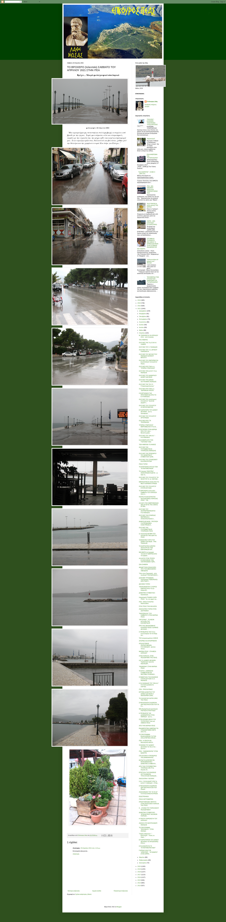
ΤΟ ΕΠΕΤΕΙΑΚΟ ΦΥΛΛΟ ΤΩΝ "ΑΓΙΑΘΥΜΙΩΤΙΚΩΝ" (148, 467)
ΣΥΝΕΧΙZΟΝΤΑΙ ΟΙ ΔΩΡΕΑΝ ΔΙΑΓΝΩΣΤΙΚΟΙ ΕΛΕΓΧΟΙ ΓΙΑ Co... (149, 704)
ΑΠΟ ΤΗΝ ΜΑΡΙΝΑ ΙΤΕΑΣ (147, 726)
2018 (139, 872)
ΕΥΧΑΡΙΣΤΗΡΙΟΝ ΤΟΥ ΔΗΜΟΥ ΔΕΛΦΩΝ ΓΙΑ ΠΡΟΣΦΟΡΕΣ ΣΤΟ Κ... (149, 841)
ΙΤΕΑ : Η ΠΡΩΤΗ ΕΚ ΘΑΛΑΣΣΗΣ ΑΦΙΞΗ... (146, 741)
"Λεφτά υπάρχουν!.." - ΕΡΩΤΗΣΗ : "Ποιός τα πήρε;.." (146, 835)
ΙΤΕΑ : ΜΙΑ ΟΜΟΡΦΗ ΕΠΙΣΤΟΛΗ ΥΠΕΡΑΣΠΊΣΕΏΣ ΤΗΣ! (152, 189)
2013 (139, 885)
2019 (139, 869)
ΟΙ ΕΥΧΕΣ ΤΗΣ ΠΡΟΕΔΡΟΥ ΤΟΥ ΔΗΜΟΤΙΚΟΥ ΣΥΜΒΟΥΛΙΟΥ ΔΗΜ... (148, 455)
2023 (139, 303)
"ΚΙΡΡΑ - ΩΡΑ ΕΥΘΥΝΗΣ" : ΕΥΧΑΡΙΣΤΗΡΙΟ (152, 222)
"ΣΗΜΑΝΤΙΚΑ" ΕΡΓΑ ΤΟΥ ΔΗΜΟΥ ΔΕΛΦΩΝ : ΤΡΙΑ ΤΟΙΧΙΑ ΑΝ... (147, 541)
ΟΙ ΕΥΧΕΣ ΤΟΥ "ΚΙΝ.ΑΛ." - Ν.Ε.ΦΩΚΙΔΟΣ (147, 436)
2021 (139, 308)
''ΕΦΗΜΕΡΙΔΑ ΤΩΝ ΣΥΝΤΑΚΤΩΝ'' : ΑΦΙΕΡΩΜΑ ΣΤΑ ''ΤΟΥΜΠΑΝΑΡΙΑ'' (153, 279)
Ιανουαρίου (143, 863)
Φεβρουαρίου (143, 860)
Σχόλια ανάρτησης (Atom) (83, 894)
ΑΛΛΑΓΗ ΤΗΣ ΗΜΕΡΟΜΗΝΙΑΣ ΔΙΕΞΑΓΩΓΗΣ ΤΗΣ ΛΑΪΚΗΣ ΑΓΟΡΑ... (149, 504)
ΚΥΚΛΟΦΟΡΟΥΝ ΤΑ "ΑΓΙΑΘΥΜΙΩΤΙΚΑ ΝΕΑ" (147, 847)
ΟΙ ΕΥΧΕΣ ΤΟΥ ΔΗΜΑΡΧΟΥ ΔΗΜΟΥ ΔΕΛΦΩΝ (148, 376)
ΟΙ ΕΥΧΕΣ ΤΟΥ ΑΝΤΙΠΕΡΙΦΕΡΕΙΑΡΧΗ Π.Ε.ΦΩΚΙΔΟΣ (147, 510)
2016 (139, 877)
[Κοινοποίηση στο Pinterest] (111, 835)
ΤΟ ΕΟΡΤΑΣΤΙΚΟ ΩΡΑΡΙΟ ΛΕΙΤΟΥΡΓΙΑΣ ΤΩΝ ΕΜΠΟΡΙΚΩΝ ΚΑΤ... (147, 547)
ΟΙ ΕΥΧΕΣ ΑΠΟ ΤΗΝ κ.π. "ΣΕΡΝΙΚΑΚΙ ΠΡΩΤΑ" (147, 389)
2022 (139, 306)
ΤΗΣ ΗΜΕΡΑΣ (143, 340)
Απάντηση (76, 854)
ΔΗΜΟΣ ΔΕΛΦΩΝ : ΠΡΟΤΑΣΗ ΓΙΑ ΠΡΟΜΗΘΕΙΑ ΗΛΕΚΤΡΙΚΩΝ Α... (148, 523)
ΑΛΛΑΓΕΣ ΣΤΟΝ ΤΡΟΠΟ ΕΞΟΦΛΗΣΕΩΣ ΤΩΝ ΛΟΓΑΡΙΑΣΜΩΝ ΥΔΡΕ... (147, 560)
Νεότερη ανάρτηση (74, 891)
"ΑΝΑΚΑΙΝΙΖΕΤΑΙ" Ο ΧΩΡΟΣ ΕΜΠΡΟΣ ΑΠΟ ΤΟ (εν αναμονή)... (148, 588)
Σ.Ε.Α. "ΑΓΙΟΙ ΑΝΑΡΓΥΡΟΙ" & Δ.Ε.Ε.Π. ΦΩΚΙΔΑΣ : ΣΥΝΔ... (148, 782)
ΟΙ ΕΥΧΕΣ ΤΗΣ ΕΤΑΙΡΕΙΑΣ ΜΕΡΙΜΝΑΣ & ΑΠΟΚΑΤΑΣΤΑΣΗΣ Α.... (147, 517)
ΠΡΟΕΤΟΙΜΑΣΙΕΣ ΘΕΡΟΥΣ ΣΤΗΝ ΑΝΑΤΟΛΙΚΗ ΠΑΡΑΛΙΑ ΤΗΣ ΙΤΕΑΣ (149, 803)
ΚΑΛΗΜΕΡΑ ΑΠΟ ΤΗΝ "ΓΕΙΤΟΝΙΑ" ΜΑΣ (146, 441)
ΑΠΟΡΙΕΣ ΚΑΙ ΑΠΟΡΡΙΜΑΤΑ (148, 641)
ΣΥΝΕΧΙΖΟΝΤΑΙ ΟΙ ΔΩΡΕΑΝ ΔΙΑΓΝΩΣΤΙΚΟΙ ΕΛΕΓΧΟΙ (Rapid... (148, 787)
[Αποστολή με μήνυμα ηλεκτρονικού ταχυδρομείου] (102, 835)
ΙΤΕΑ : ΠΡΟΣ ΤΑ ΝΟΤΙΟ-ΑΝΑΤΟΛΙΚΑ (146, 602)
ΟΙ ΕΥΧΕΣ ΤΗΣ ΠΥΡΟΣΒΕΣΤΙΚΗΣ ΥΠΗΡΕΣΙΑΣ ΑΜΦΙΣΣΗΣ (147, 449)
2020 (139, 866)
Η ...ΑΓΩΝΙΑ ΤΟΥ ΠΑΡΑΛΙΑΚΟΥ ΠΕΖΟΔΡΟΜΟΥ (149, 809)
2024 (139, 300)
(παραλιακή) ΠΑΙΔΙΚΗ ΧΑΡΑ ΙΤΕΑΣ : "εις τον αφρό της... (148, 598)
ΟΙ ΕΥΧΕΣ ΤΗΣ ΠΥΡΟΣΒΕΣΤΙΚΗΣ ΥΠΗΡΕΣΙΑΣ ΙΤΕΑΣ (146, 529)
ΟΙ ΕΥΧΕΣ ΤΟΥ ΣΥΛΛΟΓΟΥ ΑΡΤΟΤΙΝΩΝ (147, 417)
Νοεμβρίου (142, 313)
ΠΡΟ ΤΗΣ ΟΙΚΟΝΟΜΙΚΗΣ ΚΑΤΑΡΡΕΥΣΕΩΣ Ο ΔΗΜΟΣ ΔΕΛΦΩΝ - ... (148, 627)
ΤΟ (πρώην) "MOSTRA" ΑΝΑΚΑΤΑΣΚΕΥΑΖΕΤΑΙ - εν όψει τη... (148, 473)
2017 (139, 874)
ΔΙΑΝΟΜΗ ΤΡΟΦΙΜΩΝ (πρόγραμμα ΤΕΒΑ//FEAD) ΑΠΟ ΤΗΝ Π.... (148, 579)
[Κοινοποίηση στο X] (107, 835)
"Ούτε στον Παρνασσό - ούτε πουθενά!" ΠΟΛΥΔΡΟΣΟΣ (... (149, 574)
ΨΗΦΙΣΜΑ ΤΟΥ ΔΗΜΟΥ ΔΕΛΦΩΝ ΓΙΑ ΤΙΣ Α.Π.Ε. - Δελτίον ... (148, 746)
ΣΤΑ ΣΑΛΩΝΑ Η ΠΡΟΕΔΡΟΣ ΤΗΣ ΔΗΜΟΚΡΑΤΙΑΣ (148, 756)
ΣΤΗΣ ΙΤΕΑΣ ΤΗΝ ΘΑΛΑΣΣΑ (148, 606)
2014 (139, 883)
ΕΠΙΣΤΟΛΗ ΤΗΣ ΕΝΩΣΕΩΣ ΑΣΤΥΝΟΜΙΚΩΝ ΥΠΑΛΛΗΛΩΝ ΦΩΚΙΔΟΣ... (148, 774)
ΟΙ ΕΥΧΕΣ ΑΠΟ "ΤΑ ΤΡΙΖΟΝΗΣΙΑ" (145, 421)
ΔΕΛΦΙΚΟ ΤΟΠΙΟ (144, 584)
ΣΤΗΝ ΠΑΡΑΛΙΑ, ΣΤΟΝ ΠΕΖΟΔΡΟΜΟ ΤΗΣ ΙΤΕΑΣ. (148, 656)
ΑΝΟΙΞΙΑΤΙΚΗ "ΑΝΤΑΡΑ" (146, 778)
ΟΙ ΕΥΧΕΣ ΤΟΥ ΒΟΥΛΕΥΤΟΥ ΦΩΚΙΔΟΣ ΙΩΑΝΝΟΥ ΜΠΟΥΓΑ (148, 356)
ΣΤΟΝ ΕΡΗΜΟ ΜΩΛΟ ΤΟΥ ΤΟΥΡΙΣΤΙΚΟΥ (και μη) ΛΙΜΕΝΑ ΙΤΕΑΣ (147, 721)
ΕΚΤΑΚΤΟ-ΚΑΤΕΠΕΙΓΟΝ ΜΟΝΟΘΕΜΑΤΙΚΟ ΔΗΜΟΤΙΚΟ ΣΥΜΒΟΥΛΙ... (148, 761)
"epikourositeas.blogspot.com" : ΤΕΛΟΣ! (152, 261)
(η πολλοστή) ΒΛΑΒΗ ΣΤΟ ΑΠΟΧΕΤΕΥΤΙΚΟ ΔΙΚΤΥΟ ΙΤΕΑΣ (148, 535)
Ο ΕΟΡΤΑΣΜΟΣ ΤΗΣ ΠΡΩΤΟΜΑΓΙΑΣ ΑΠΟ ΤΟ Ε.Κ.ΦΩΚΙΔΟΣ (147, 395)
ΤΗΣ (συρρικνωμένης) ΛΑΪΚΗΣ (148, 638)
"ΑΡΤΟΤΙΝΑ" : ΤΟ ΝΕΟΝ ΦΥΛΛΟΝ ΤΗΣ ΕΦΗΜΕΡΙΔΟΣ (146, 621)
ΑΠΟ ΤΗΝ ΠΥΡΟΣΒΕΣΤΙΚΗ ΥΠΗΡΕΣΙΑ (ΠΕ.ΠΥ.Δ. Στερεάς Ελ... (147, 768)
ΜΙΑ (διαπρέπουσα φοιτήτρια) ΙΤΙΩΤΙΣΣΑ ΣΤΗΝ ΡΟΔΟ (148, 709)
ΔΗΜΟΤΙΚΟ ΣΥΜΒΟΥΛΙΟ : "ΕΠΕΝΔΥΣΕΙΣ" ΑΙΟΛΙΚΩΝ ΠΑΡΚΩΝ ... (148, 814)
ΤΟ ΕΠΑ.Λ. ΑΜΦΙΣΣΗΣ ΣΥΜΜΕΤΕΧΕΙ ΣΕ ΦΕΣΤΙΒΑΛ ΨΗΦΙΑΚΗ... (147, 672)
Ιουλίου (141, 325)
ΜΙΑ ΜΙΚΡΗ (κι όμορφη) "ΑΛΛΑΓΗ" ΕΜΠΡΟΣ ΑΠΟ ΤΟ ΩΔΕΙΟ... (148, 553)
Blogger (119, 907)
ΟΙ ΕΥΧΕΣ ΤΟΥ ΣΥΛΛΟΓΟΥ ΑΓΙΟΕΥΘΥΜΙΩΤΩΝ (147, 406)
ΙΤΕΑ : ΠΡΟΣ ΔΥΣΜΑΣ (146, 689)
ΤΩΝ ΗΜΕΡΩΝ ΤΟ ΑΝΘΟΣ (147, 444)
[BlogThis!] (105, 835)
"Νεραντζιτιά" (151, 139)
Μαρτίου (142, 857)
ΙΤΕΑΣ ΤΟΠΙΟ (143, 464)
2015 (139, 880)
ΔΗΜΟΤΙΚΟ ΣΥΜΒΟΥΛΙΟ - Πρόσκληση (147, 593)
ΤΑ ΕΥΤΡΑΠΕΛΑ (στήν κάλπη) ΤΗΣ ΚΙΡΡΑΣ (152, 205)
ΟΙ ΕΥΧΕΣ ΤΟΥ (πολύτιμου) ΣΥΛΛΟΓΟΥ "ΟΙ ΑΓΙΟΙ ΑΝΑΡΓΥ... (147, 401)
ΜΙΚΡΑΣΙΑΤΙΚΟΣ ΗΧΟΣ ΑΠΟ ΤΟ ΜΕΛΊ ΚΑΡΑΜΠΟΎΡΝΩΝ (149, 482)
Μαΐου (141, 330)
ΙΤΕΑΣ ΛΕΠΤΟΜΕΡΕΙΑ (146, 799)
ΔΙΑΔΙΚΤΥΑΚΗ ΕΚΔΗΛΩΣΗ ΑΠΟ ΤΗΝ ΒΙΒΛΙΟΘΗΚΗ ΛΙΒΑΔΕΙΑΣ (147, 569)
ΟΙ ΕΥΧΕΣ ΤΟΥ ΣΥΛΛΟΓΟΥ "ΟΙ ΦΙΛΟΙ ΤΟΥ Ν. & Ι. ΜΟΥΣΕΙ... (149, 478)
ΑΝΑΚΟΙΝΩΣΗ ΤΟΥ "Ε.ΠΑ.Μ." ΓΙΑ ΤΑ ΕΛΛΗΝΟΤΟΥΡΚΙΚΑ (148, 793)
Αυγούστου (143, 322)
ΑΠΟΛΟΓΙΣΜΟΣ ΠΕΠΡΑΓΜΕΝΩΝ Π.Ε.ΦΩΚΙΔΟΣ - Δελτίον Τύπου (147, 646)
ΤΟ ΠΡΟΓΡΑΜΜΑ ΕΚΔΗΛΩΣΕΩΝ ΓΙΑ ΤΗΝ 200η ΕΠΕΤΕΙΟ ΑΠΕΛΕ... (148, 736)
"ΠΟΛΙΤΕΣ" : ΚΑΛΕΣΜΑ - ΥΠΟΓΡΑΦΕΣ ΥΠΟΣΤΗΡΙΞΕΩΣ (152, 122)
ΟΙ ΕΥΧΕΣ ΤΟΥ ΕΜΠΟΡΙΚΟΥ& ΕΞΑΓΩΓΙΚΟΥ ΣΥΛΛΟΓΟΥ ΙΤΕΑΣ (148, 362)
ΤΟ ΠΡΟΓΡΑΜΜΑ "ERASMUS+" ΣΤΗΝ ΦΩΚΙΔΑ (146, 829)
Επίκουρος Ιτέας (152, 101)
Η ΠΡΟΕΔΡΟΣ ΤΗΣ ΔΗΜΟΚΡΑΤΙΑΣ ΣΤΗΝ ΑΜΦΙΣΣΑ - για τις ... (147, 715)
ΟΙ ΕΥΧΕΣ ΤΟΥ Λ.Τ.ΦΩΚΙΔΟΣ (148, 347)
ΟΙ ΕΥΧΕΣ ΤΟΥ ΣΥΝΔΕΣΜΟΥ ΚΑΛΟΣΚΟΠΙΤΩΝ (148, 460)
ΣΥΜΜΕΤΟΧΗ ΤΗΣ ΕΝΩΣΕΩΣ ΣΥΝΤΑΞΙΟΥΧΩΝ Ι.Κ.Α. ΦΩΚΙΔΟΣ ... (148, 678)
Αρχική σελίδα (96, 891)
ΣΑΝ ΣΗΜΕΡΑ (143, 564)
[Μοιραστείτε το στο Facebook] (109, 835)
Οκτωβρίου (143, 316)
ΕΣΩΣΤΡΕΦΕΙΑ (144, 796)
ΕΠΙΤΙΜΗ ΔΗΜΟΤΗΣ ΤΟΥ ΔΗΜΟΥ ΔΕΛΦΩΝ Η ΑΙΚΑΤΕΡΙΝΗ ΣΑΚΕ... (147, 693)
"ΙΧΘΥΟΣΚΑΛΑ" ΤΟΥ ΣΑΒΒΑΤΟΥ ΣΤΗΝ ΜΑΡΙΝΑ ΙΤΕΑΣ (148, 615)
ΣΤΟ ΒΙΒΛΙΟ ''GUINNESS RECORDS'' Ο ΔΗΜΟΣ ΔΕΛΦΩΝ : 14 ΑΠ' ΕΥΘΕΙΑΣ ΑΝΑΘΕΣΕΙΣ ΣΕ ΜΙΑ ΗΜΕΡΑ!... (148, 244)
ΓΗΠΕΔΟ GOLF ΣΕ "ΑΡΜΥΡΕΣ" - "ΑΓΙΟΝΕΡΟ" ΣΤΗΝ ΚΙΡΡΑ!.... (148, 852)
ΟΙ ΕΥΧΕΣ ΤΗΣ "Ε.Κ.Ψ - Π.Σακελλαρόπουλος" (146, 385)
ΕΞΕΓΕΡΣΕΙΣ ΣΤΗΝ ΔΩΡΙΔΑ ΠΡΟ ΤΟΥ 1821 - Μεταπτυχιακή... (148, 431)
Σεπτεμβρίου (143, 319)
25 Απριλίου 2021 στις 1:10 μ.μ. (90, 848)
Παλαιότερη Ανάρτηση (121, 891)
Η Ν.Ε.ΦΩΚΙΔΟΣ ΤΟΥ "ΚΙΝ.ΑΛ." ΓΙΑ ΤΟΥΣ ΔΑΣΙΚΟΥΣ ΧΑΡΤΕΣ (149, 685)
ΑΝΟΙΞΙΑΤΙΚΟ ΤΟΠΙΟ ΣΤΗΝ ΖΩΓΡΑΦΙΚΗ (147, 610)
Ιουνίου (141, 327)
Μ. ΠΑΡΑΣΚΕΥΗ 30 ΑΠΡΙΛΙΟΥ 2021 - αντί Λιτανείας (148, 336)
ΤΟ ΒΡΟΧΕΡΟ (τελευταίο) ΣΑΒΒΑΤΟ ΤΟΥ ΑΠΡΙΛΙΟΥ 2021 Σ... (148, 492)
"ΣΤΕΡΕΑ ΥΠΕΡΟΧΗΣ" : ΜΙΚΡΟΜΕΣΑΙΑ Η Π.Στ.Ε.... (148, 426)
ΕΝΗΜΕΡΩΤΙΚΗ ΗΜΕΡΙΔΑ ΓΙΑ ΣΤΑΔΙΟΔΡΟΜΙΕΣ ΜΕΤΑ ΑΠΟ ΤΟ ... (148, 730)
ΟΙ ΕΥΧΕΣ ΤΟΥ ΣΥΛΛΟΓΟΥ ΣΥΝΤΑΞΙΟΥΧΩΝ (147, 487)
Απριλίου (142, 333)
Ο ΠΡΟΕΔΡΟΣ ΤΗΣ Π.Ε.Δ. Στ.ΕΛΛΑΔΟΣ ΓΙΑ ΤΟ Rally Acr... (148, 633)
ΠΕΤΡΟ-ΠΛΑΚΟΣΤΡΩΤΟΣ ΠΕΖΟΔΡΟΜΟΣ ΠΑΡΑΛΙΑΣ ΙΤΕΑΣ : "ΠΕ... (148, 498)
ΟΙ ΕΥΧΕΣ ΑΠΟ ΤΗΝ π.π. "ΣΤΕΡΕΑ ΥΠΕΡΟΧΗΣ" (147, 367)
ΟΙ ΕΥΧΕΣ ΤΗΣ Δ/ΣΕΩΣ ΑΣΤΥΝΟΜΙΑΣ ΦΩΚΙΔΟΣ (147, 380)
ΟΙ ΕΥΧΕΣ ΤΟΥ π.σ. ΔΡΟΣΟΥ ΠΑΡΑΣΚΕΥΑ (148, 350)
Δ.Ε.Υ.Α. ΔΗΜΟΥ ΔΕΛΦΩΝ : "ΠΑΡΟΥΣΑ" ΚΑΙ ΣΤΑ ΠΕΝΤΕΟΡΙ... (147, 662)
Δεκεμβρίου (143, 311)
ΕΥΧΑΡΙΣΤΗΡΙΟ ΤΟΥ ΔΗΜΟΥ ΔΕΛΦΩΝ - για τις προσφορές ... (148, 411)
